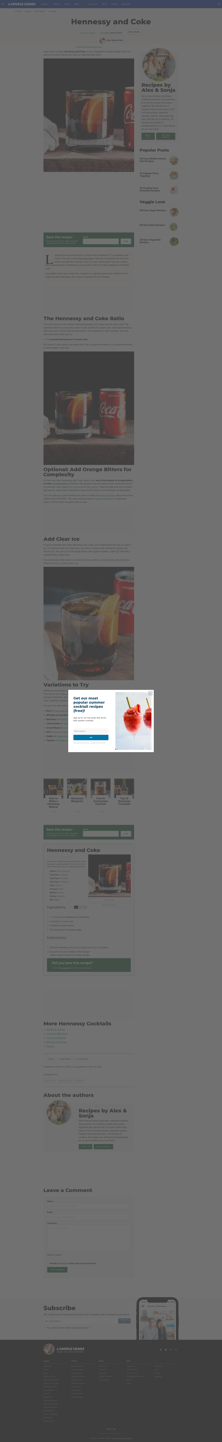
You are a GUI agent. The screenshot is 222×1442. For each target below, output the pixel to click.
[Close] (150, 693)
